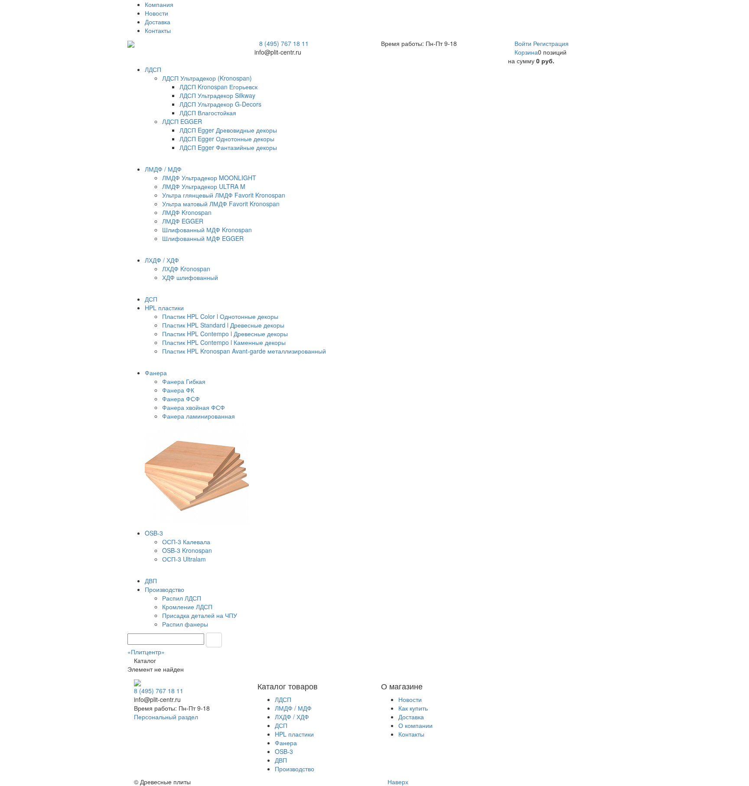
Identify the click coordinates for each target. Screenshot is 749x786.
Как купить (413, 708)
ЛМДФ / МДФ (293, 708)
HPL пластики (294, 734)
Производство (294, 768)
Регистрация (551, 43)
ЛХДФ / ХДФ (292, 716)
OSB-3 (284, 751)
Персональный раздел (166, 716)
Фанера (286, 742)
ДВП (281, 760)
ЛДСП (283, 699)
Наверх (397, 781)
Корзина (526, 52)
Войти (524, 43)
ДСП (281, 725)
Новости (156, 13)
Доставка (157, 21)
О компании (415, 725)
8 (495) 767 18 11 (284, 43)
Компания (159, 4)
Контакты (158, 30)
